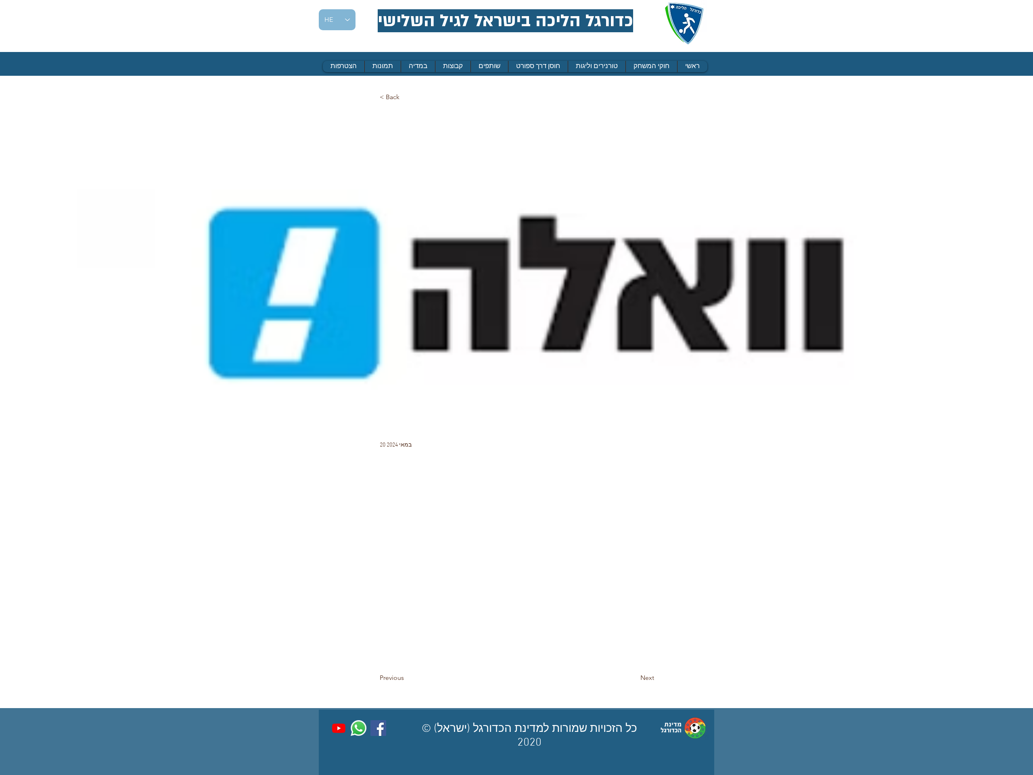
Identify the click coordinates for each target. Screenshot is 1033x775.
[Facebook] (378, 728)
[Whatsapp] (358, 728)
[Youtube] (339, 728)
